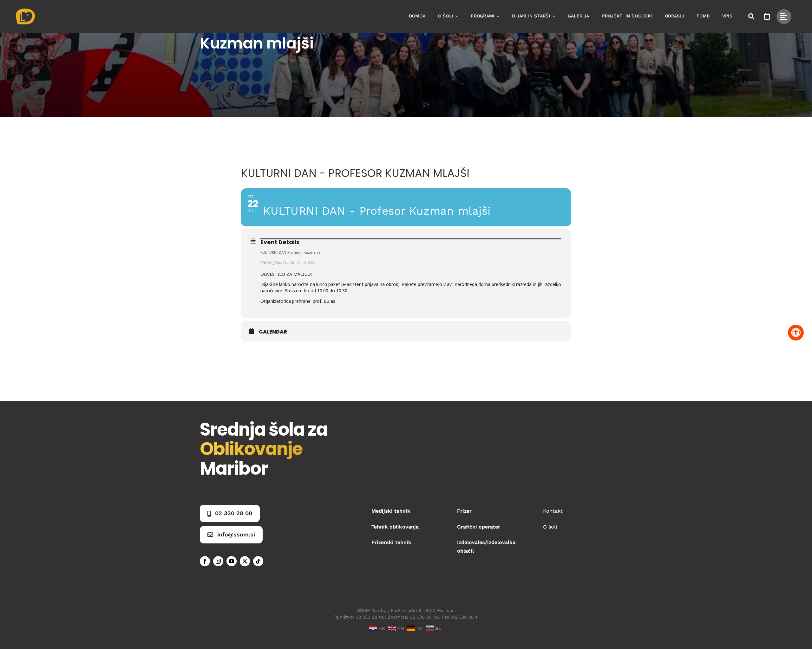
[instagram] (218, 561)
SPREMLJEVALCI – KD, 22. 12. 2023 (287, 262)
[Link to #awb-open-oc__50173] (751, 16)
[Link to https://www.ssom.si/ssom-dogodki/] (767, 16)
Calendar (273, 332)
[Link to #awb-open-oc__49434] (784, 16)
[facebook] (205, 561)
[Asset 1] (25, 11)
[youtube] (231, 561)
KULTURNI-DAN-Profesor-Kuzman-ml (292, 252)
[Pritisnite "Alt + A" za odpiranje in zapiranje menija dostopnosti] (796, 333)
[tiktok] (258, 561)
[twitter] (245, 561)
